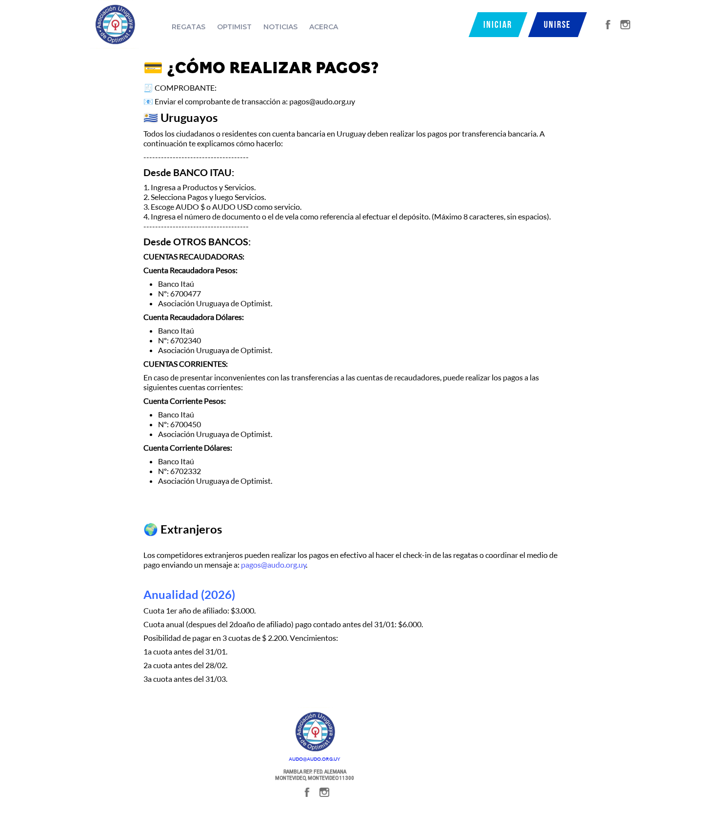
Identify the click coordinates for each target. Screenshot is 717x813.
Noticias (280, 26)
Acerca (323, 26)
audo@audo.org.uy (314, 759)
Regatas (188, 26)
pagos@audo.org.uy (273, 565)
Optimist (234, 26)
